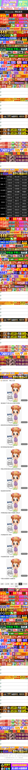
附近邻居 (9, 188)
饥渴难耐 (17, 188)
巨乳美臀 (24, 182)
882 (12, 584)
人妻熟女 (9, 185)
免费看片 (3, 214)
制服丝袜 (17, 185)
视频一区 (3, 178)
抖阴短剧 (17, 215)
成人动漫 (24, 179)
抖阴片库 (3, 208)
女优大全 (17, 203)
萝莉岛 (24, 203)
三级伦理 (9, 182)
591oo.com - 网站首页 (13, 12)
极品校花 (9, 215)
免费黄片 (24, 206)
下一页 (25, 584)
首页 (2, 584)
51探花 (24, 200)
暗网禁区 (9, 209)
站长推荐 (3, 190)
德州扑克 (24, 194)
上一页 (7, 584)
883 (16, 584)
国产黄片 (9, 206)
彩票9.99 (9, 197)
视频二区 (3, 184)
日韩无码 (24, 215)
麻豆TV (17, 200)
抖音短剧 (9, 200)
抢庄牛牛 (17, 194)
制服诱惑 (24, 209)
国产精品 (9, 176)
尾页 (16, 586)
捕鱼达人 (9, 194)
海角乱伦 (17, 209)
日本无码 (24, 176)
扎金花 (17, 197)
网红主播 (17, 176)
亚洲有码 (9, 179)
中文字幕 (17, 182)
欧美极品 (17, 179)
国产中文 (9, 212)
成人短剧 (24, 212)
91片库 (10, 203)
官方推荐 (3, 196)
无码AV (3, 202)
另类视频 (24, 185)
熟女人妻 (17, 206)
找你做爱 (24, 188)
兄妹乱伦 (17, 212)
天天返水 (24, 197)
